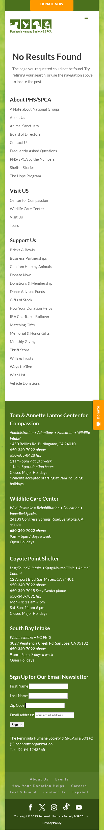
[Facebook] (30, 807)
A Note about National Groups (35, 109)
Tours (14, 225)
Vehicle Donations (25, 383)
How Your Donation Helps (31, 308)
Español (80, 792)
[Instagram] (54, 807)
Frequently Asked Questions (33, 151)
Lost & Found (23, 792)
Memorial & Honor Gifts (30, 333)
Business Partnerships (28, 258)
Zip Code (17, 705)
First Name (19, 686)
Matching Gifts (22, 325)
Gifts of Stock (21, 300)
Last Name (19, 695)
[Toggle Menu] (52, 17)
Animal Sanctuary (24, 126)
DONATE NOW (51, 4)
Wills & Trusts (21, 358)
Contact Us (19, 142)
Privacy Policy (51, 823)
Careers (79, 786)
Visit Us (16, 217)
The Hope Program (25, 176)
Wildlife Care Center (27, 208)
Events (62, 779)
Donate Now (20, 275)
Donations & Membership (31, 283)
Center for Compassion (29, 200)
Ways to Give (21, 366)
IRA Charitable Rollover (29, 316)
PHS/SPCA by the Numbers (32, 159)
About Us (17, 117)
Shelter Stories (22, 167)
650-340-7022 (22, 648)
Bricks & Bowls (22, 250)
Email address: (22, 715)
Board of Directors (25, 134)
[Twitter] (42, 807)
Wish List (17, 375)
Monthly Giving (23, 341)
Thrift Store (19, 350)
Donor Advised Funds (27, 291)
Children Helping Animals (31, 266)
